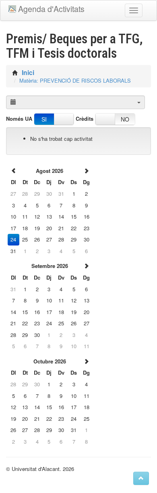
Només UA (19, 118)
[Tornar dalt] (141, 478)
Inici (28, 72)
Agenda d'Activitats (51, 8)
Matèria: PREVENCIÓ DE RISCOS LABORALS (75, 80)
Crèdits (84, 118)
